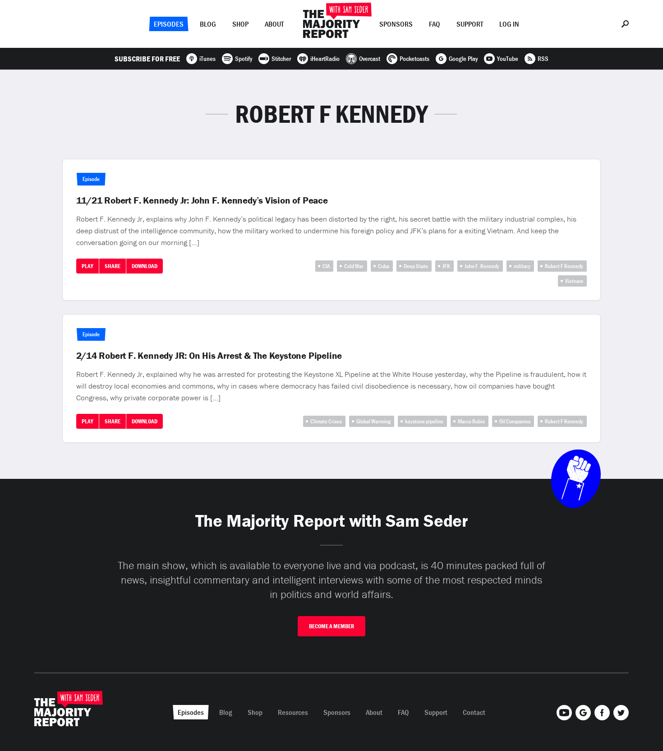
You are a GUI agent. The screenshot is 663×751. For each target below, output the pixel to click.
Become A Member (331, 626)
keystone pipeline (424, 421)
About (274, 24)
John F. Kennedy (482, 266)
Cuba (383, 266)
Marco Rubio (471, 421)
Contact (474, 712)
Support (469, 24)
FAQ (434, 24)
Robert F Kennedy (564, 266)
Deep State (416, 266)
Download (144, 266)
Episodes (169, 24)
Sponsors (396, 24)
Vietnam (574, 281)
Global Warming (373, 421)
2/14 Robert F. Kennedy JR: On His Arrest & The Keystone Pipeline (209, 355)
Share (112, 266)
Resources (293, 712)
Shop (240, 24)
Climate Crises (326, 421)
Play (87, 266)
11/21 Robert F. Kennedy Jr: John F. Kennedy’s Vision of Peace (202, 200)
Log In (509, 24)
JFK (446, 266)
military (522, 266)
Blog (208, 24)
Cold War (354, 266)
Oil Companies (514, 421)
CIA (326, 266)
